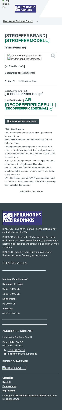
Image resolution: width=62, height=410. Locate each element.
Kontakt (6, 382)
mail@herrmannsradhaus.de (22, 353)
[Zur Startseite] (25, 9)
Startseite (7, 377)
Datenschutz (9, 386)
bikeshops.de (12, 398)
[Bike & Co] (14, 368)
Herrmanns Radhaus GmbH (18, 21)
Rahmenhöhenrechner (23, 121)
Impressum (8, 390)
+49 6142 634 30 (16, 350)
